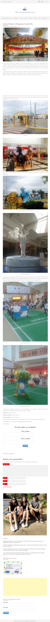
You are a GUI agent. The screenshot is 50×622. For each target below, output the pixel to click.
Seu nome (25, 431)
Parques (30, 18)
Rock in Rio (44, 18)
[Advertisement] (25, 85)
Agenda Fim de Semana (7, 18)
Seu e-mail (25, 438)
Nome (5, 478)
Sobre (6, 1)
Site (4, 484)
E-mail (5, 481)
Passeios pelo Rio (23, 18)
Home (3, 1)
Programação (16, 18)
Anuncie (9, 1)
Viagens (35, 18)
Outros (7, 453)
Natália (16, 26)
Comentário (6, 464)
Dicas (40, 18)
